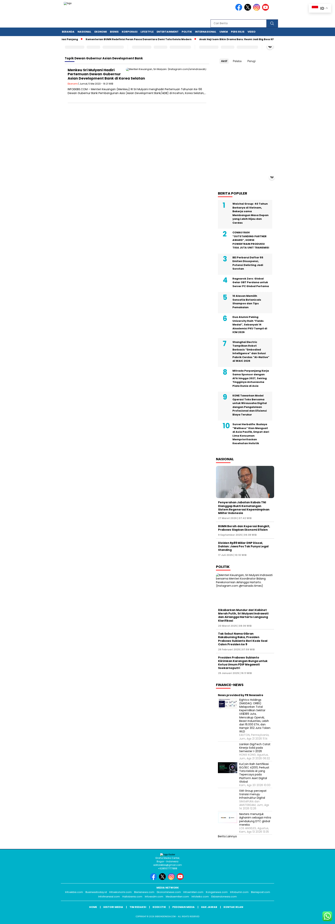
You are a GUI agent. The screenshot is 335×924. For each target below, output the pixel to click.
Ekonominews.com (169, 892)
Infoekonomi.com (120, 892)
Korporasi (129, 32)
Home (93, 907)
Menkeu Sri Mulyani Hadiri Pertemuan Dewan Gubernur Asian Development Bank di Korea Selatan (106, 74)
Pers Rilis (237, 32)
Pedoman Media (183, 907)
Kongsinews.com (217, 892)
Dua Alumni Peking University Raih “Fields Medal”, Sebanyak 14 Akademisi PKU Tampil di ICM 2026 (249, 324)
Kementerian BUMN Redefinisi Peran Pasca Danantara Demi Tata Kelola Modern (127, 39)
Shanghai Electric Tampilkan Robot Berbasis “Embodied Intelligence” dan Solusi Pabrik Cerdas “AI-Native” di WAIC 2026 (250, 351)
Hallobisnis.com (132, 896)
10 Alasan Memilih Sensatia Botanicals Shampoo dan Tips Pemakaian (246, 301)
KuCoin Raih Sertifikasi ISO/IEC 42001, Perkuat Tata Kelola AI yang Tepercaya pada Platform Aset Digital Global (254, 772)
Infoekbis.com (74, 892)
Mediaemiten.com (177, 896)
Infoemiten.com (193, 892)
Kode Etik (159, 907)
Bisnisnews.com (144, 892)
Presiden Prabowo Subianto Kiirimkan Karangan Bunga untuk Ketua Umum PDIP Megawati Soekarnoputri (243, 663)
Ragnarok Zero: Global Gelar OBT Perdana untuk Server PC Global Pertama (250, 282)
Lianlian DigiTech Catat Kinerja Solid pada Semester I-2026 (254, 747)
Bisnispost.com (260, 892)
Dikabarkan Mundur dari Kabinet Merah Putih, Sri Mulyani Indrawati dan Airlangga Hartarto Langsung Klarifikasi (243, 615)
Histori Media (113, 907)
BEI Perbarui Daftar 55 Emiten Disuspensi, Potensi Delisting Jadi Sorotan (247, 263)
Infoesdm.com (154, 896)
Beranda (68, 32)
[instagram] (257, 9)
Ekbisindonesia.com (224, 896)
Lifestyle (147, 32)
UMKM (223, 32)
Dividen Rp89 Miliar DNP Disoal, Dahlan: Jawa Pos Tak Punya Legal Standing (243, 546)
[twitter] (248, 9)
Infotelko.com (200, 896)
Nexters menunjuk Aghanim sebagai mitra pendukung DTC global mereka (255, 819)
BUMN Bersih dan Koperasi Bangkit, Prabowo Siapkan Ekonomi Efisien (244, 528)
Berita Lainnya (227, 836)
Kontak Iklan (233, 907)
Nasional (84, 32)
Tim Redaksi (138, 907)
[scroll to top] (322, 918)
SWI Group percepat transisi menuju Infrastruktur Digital (253, 794)
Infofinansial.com (109, 896)
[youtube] (266, 9)
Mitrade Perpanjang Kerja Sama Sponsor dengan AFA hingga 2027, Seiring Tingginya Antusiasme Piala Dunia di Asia (250, 378)
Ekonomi (100, 32)
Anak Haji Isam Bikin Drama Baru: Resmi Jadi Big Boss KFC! (226, 39)
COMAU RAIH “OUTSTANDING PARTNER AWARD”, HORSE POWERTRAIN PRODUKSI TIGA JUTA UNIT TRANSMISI (250, 240)
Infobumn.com (239, 892)
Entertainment (168, 32)
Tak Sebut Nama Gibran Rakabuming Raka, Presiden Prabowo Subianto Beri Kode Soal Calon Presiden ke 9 (242, 639)
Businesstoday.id (96, 892)
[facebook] (239, 9)
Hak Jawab (209, 907)
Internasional (205, 32)
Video (252, 32)
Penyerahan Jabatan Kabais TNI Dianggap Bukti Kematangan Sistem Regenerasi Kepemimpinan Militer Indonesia (243, 507)
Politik (187, 32)
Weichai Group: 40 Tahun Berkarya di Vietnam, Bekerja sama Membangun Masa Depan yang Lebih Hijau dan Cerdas (250, 213)
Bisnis (114, 32)
